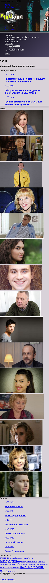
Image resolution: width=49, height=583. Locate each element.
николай (42, 564)
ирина (11, 564)
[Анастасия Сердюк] (21, 444)
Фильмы (9, 44)
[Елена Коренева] (21, 470)
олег (46, 564)
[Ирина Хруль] (22, 419)
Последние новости (15, 39)
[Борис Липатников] (21, 186)
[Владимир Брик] (21, 496)
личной (16, 564)
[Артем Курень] (21, 341)
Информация (14, 46)
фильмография (32, 567)
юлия (10, 571)
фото (4, 571)
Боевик (12, 48)
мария (26, 564)
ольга (2, 568)
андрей (26, 558)
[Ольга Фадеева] (21, 264)
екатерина (41, 562)
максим (21, 564)
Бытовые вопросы (14, 50)
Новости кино (12, 42)
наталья (37, 564)
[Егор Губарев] (21, 160)
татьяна (17, 568)
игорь (6, 564)
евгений (34, 562)
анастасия (19, 558)
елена (2, 564)
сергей (11, 568)
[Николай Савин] (21, 367)
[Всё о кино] (11, 23)
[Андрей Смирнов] (20, 315)
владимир (21, 562)
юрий (13, 571)
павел (6, 567)
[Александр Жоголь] (22, 238)
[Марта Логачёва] (21, 393)
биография (8, 561)
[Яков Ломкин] (21, 290)
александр (4, 558)
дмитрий (28, 562)
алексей (13, 558)
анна (31, 558)
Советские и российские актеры (22, 37)
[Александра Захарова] (21, 212)
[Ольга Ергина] (21, 135)
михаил (31, 564)
